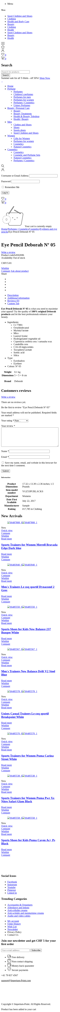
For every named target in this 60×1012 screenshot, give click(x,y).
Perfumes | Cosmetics (18, 229)
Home (4, 229)
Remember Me (11, 187)
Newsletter (12, 929)
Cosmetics (34, 229)
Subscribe (36, 950)
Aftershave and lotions (18, 907)
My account (13, 921)
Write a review (8, 252)
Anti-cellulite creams (17, 910)
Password (6, 181)
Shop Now (45, 78)
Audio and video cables (18, 916)
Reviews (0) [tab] (13, 300)
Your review (8, 426)
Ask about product (20, 271)
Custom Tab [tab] (13, 303)
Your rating (7, 420)
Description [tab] (13, 295)
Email (5, 457)
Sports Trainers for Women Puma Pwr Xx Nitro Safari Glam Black (27, 799)
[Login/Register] (2, 51)
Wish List (12, 926)
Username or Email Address (14, 175)
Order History (14, 924)
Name (5, 451)
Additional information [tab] (18, 298)
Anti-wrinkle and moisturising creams (25, 913)
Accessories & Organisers (19, 905)
